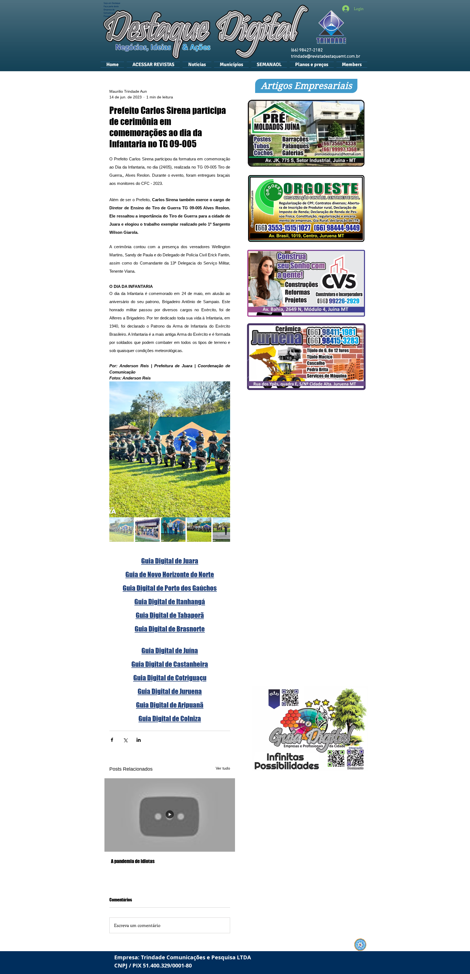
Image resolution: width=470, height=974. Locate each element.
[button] (231, 64)
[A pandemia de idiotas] (169, 815)
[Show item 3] (173, 529)
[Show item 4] (199, 529)
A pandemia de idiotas (132, 861)
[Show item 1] (121, 529)
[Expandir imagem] (169, 449)
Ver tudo (223, 768)
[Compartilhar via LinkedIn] (138, 739)
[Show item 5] (225, 529)
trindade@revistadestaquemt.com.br (325, 56)
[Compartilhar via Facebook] (112, 739)
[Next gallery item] (224, 449)
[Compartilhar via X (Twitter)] (125, 739)
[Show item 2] (147, 529)
